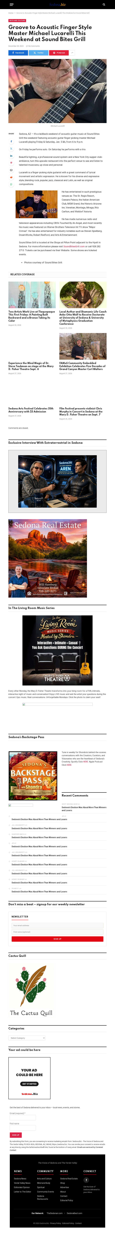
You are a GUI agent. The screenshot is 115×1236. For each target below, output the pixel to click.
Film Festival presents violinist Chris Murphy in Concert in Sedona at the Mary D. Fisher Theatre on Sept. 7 (81, 411)
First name (14, 1123)
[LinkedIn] (11, 156)
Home (10, 13)
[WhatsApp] (11, 184)
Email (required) (17, 1113)
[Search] (103, 4)
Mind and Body (43, 1183)
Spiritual (40, 1187)
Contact (63, 1196)
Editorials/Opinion (22, 1187)
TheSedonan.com (55, 1213)
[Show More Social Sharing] (72, 53)
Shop (62, 1183)
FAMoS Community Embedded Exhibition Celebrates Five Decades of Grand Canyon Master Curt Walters (82, 366)
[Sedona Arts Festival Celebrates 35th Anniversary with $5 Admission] (32, 391)
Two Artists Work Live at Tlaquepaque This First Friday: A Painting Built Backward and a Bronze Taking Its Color (31, 316)
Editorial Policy (66, 1200)
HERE (85, 761)
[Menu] (11, 4)
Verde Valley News (22, 1183)
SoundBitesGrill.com (74, 246)
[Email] (11, 170)
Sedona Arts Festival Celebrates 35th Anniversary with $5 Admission (30, 410)
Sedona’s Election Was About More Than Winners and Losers (84, 808)
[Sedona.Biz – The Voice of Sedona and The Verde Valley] (57, 4)
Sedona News (20, 1179)
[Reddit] (11, 177)
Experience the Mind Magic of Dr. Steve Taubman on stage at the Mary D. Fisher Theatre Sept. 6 (31, 366)
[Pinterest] (11, 163)
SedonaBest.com (74, 1213)
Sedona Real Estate (69, 1179)
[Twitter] (11, 148)
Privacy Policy (55, 1223)
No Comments (34, 46)
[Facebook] (11, 141)
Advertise (64, 1187)
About (63, 1192)
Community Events (45, 1192)
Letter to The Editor (22, 1192)
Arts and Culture (17, 20)
